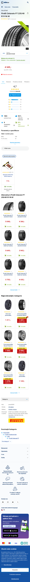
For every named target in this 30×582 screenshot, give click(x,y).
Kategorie (5, 399)
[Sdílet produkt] (28, 13)
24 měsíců (11, 407)
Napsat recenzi (16, 94)
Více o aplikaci (8, 526)
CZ (4, 509)
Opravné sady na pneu (8, 190)
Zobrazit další (13, 290)
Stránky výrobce (12, 409)
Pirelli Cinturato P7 (14, 438)
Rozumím (15, 570)
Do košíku (9, 226)
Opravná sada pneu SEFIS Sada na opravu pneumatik (8, 175)
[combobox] (15, 53)
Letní (8, 436)
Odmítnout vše (15, 579)
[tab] (3, 82)
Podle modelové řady (11, 434)
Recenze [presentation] (8, 81)
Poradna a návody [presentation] (17, 81)
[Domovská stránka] (2, 7)
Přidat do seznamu (7, 74)
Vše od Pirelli (4, 10)
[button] (15, 448)
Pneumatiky (15, 7)
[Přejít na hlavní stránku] (5, 2)
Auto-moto (7, 7)
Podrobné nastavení (15, 574)
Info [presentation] (3, 81)
